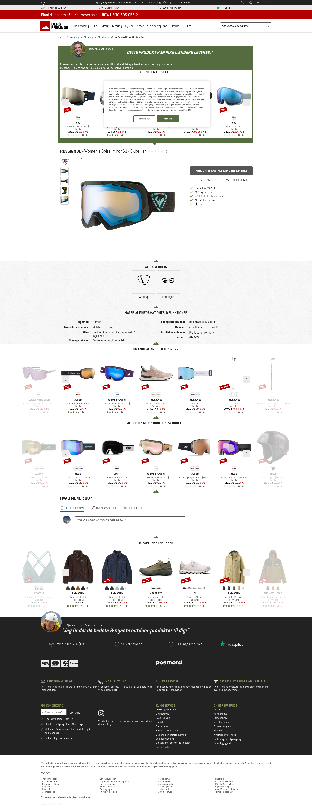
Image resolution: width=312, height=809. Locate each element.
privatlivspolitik (185, 110)
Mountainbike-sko (224, 781)
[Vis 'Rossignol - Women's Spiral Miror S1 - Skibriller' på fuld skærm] (82, 159)
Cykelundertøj (222, 786)
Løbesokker (47, 789)
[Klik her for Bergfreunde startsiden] (55, 25)
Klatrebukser (164, 781)
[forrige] (65, 102)
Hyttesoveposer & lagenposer (114, 781)
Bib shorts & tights (224, 783)
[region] (157, 104)
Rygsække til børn (108, 791)
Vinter (140, 26)
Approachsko (48, 791)
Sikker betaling (112, 7)
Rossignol (70, 151)
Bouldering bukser (166, 783)
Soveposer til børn (51, 783)
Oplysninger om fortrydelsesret (173, 742)
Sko (94, 26)
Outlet (187, 26)
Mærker (175, 26)
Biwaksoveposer (108, 778)
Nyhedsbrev (220, 718)
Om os (217, 709)
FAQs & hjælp (163, 718)
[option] (128, 205)
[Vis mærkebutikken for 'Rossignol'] (65, 162)
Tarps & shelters (108, 786)
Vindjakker (47, 786)
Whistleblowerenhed (225, 734)
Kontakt (160, 722)
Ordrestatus (162, 713)
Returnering (162, 726)
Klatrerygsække (165, 786)
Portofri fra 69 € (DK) (57, 7)
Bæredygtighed (222, 743)
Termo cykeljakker (224, 791)
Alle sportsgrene (157, 26)
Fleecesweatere (49, 781)
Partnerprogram (222, 726)
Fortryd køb (162, 747)
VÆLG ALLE (168, 119)
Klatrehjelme (164, 778)
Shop (43, 2)
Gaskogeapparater (109, 789)
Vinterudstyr (73, 37)
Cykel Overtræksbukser (226, 789)
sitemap (87, 797)
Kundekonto (220, 713)
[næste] (246, 102)
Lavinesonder (164, 789)
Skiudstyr (89, 37)
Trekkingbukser (49, 778)
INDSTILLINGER (144, 119)
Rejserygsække (107, 783)
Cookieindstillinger (166, 738)
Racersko (219, 778)
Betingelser (162, 734)
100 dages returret (172, 7)
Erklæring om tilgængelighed (229, 739)
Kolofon (218, 730)
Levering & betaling (166, 709)
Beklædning (81, 26)
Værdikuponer (221, 722)
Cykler (129, 26)
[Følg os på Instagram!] (103, 714)
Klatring (117, 26)
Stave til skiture (165, 791)
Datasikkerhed (178, 734)
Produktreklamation (167, 730)
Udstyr (104, 26)
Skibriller (102, 37)
